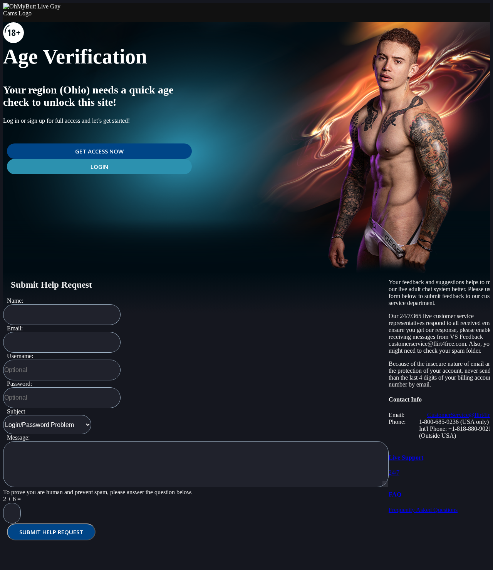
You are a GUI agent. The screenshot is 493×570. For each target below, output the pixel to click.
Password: (19, 383)
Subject (16, 411)
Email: (15, 328)
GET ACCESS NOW (99, 151)
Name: (15, 300)
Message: (18, 437)
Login (99, 166)
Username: (20, 356)
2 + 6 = (12, 499)
